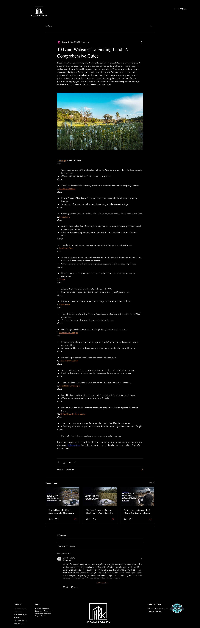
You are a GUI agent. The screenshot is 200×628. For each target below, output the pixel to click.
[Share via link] (75, 462)
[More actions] (141, 42)
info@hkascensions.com (158, 608)
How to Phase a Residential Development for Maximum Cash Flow (60, 511)
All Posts (49, 26)
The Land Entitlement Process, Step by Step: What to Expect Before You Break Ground (99, 511)
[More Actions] (141, 559)
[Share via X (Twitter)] (64, 462)
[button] (151, 26)
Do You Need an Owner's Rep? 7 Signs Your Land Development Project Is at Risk (137, 511)
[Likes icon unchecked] (64, 587)
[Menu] (176, 9)
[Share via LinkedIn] (70, 462)
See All (151, 482)
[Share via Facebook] (58, 462)
